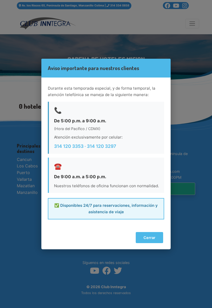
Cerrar (149, 237)
